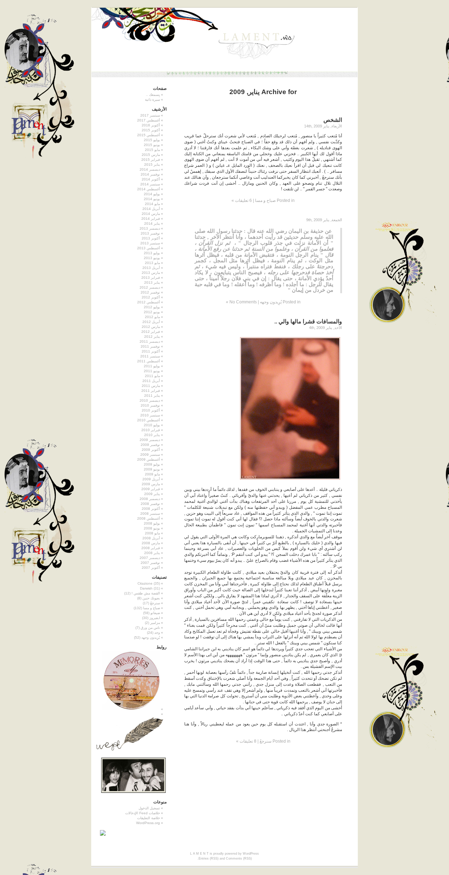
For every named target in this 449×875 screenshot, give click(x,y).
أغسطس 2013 (148, 248)
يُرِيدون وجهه (271, 302)
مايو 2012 (152, 317)
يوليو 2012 (152, 307)
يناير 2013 (152, 282)
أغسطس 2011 (148, 361)
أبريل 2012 (151, 322)
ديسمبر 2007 (150, 558)
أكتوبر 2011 (151, 351)
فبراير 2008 (150, 548)
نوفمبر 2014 (150, 174)
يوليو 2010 (152, 425)
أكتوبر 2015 (151, 130)
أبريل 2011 (151, 381)
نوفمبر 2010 (150, 405)
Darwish (146, 588)
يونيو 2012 (152, 312)
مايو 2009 (152, 474)
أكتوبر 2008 (151, 509)
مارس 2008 (151, 543)
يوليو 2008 (152, 523)
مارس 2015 (151, 155)
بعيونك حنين (151, 598)
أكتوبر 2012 (151, 297)
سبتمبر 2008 (150, 513)
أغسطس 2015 (148, 135)
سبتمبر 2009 (150, 454)
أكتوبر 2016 (151, 125)
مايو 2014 (152, 204)
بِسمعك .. (153, 95)
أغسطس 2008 (148, 518)
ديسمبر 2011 (150, 341)
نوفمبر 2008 (150, 504)
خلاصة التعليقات (148, 818)
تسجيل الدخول (149, 808)
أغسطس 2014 (148, 189)
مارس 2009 (151, 484)
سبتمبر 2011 (150, 356)
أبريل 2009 (151, 479)
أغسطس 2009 (148, 459)
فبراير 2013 (150, 277)
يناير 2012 (152, 336)
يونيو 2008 (152, 528)
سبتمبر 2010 (150, 415)
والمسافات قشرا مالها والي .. (308, 321)
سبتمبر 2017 (150, 115)
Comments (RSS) (239, 858)
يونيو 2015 (152, 145)
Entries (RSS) (209, 858)
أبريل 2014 (151, 209)
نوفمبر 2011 (150, 346)
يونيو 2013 (152, 258)
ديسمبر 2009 (150, 440)
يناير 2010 (152, 435)
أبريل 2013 (151, 268)
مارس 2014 (151, 214)
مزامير (155, 623)
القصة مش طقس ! (146, 593)
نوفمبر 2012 (150, 292)
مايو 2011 (152, 376)
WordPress (251, 853)
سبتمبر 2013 (150, 243)
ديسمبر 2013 (150, 228)
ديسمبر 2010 (150, 400)
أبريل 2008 (151, 538)
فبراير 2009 (150, 489)
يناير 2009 (152, 494)
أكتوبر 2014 (151, 179)
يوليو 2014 (152, 194)
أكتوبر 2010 (151, 410)
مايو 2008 (152, 533)
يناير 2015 (152, 164)
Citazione (145, 583)
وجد (157, 632)
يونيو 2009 (152, 469)
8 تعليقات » (246, 741)
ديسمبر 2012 (150, 287)
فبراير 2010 (150, 430)
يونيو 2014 (152, 199)
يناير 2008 (152, 553)
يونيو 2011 (152, 371)
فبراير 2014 (150, 219)
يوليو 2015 (152, 140)
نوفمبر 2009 (150, 445)
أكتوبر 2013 (151, 238)
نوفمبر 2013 (150, 233)
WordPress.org (148, 823)
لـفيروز (154, 618)
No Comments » (241, 302)
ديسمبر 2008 (150, 499)
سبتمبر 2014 (150, 184)
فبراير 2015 (150, 160)
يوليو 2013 (152, 253)
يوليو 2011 (152, 366)
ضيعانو (155, 613)
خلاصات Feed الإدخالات (142, 813)
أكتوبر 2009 (151, 450)
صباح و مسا (265, 200)
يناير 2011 (152, 395)
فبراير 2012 (150, 332)
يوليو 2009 (152, 464)
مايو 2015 (152, 150)
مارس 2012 (151, 327)
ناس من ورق (150, 628)
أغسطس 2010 (148, 420)
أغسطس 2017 (148, 120)
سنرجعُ (266, 741)
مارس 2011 (151, 386)
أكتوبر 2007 (151, 568)
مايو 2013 (152, 263)
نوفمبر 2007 (150, 563)
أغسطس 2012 (148, 302)
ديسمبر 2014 (150, 169)
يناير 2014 (152, 223)
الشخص (332, 120)
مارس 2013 (151, 273)
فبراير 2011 (150, 391)
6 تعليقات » (242, 200)
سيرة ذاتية (152, 99)
